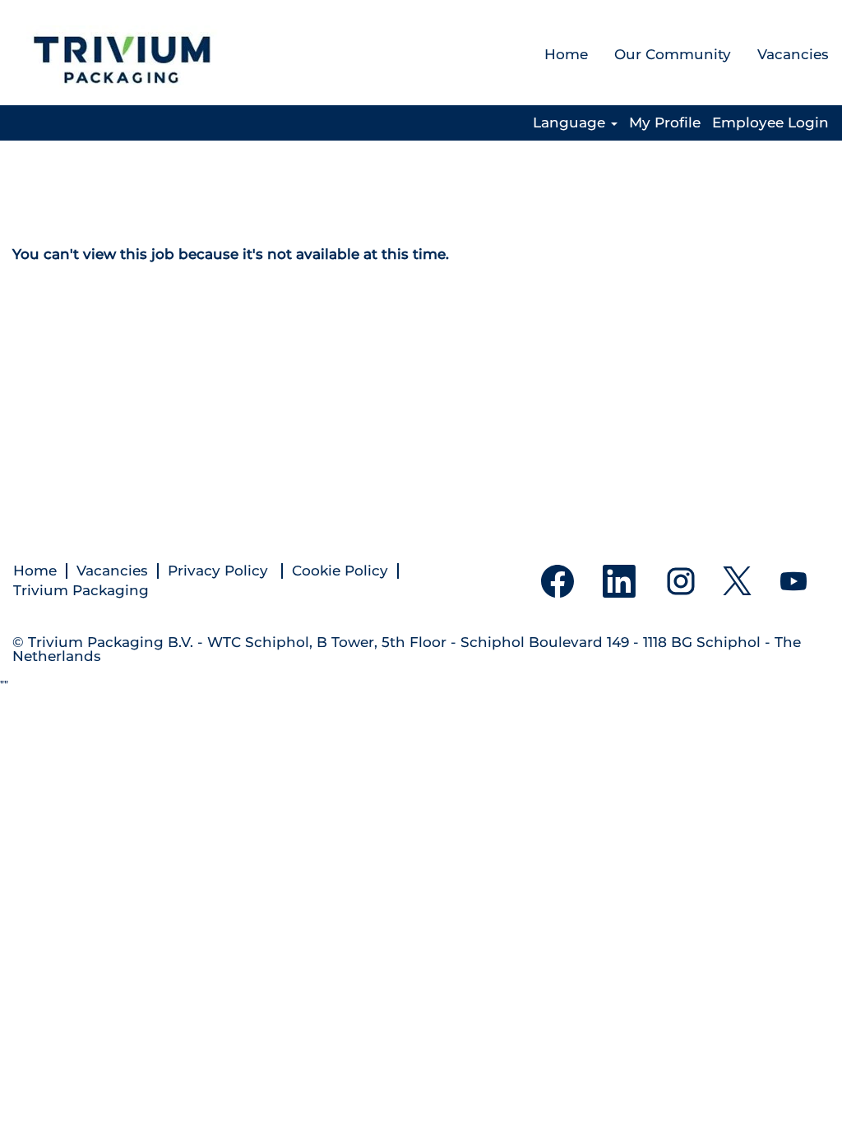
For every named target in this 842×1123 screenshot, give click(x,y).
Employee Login (770, 123)
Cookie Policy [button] (340, 571)
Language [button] (571, 123)
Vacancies (793, 54)
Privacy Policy (220, 571)
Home (566, 54)
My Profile (665, 123)
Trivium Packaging (81, 590)
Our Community (672, 54)
